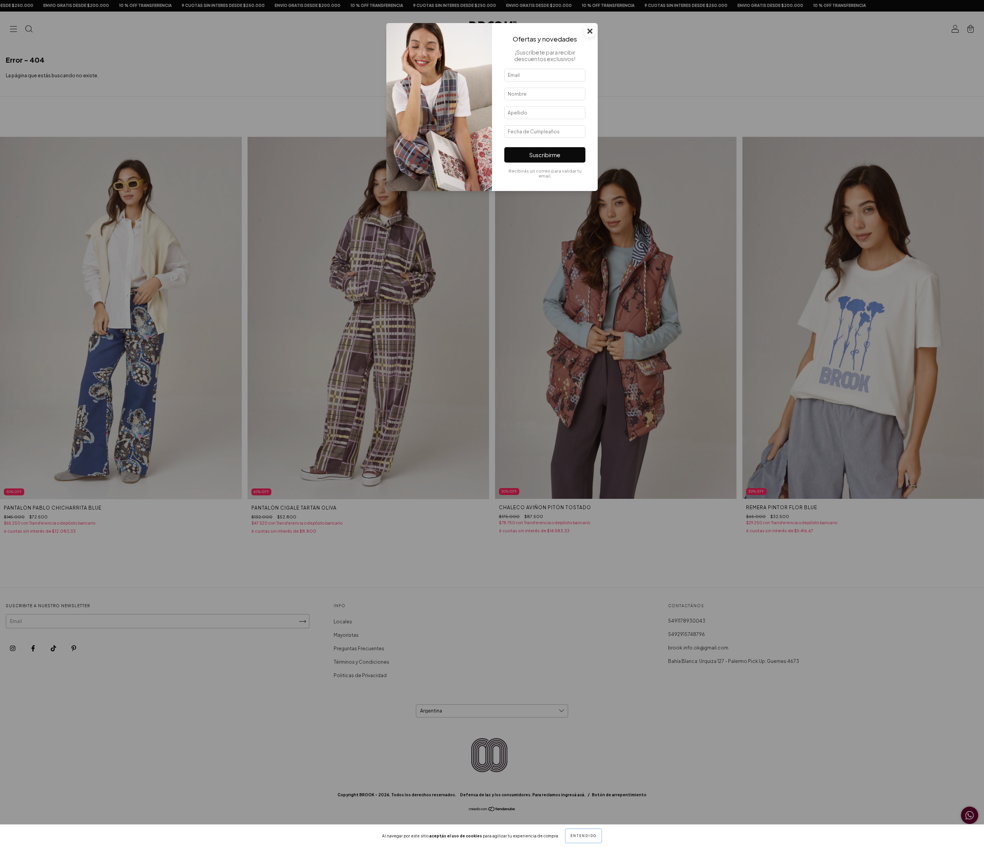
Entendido (583, 836)
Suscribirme (544, 154)
